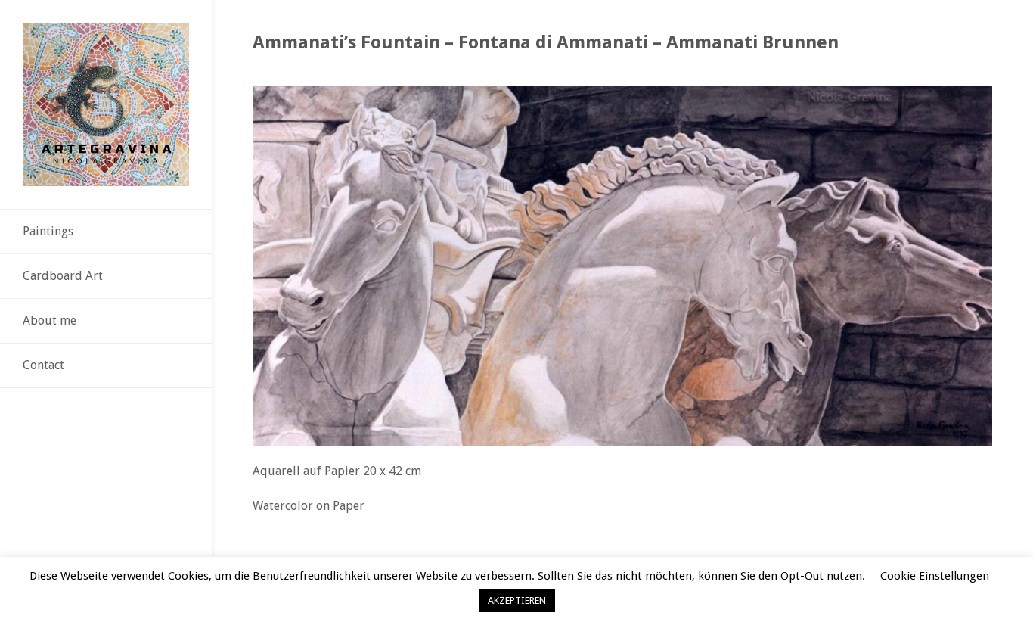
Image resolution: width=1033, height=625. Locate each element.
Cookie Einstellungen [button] (934, 576)
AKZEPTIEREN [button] (517, 600)
